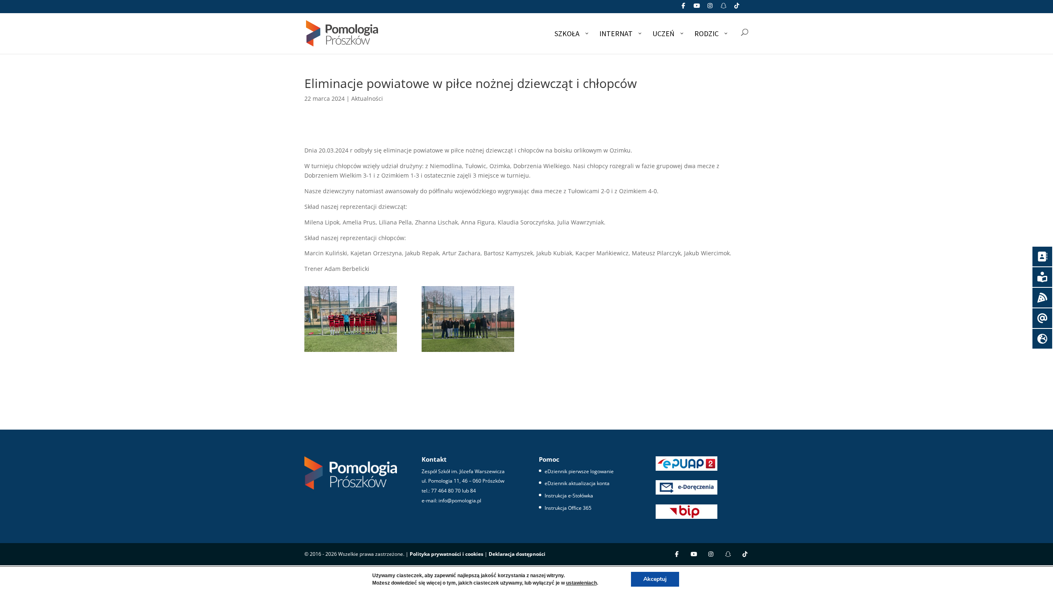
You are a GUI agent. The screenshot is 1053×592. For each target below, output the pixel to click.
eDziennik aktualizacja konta (577, 483)
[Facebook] (683, 8)
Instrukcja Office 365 (568, 507)
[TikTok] (737, 8)
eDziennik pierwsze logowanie (579, 471)
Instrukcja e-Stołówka (569, 495)
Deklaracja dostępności (517, 553)
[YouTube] (696, 8)
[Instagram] (710, 8)
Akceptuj (655, 579)
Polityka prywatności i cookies (446, 553)
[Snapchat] (723, 8)
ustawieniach (581, 583)
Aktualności (367, 98)
